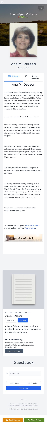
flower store (30, 228)
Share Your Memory (14, 351)
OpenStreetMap (26, 409)
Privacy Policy (17, 405)
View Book (10, 320)
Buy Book (22, 320)
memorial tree (32, 225)
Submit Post (23, 388)
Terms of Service (29, 405)
